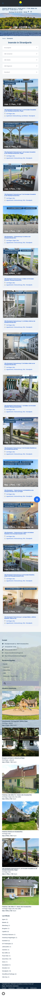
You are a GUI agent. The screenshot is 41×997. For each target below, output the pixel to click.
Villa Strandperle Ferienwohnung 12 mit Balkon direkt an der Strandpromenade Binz (19, 364)
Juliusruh (11, 760)
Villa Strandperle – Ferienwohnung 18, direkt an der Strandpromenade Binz (17, 237)
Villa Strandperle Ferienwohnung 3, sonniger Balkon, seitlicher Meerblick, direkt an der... (20, 617)
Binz (14, 113)
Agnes (4, 919)
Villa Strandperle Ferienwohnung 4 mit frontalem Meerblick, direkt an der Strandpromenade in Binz (19, 575)
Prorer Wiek (5, 956)
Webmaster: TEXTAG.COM (10, 676)
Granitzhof (5, 940)
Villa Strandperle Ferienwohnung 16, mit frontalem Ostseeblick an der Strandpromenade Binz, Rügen (20, 110)
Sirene (4, 962)
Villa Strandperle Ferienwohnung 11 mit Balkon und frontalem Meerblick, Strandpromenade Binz (20, 406)
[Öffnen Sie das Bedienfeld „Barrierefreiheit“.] (37, 499)
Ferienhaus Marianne (7, 934)
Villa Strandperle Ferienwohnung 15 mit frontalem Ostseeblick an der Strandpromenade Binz (20, 195)
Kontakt (5, 664)
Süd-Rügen (5, 723)
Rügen (14, 240)
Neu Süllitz (18, 797)
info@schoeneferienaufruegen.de (14, 653)
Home (4, 38)
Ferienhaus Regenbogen (8, 937)
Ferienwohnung (16, 116)
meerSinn (4, 949)
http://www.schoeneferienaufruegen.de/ (15, 656)
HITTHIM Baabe (6, 943)
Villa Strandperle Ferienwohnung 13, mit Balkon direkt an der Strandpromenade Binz (19, 322)
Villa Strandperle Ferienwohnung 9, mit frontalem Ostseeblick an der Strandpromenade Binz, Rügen (19, 153)
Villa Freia (4, 977)
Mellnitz (11, 723)
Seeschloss (5, 959)
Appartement (9, 158)
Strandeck (5, 968)
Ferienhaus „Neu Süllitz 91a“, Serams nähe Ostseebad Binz (17, 795)
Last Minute (24, 116)
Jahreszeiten (5, 946)
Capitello (4, 931)
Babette (4, 922)
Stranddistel (5, 965)
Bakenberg (5, 925)
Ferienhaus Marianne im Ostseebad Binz (12, 831)
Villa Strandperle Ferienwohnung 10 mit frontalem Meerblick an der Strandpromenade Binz (20, 448)
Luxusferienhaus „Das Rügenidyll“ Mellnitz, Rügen (15, 721)
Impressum (6, 667)
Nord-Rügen (5, 760)
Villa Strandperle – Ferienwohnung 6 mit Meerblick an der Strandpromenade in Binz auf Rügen (19, 491)
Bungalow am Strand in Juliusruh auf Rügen (13, 758)
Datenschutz (6, 670)
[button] (3, 993)
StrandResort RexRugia (8, 974)
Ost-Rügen (9, 113)
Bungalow (4, 928)
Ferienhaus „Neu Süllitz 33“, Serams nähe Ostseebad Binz (16, 906)
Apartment (9, 116)
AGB (4, 673)
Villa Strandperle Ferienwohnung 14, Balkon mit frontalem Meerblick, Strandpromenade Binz (19, 279)
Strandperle (32, 116)
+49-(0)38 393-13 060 (10, 647)
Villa (24, 158)
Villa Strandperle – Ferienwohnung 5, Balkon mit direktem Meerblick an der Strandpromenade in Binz (19, 533)
